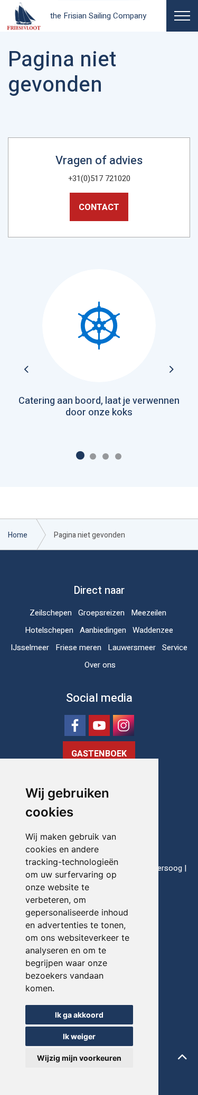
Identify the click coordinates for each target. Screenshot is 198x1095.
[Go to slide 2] (93, 456)
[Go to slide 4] (118, 456)
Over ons (100, 665)
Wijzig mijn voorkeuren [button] (79, 1057)
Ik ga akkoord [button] (79, 1014)
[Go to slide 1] (80, 455)
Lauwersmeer (132, 647)
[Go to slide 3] (105, 456)
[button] (182, 1058)
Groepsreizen (101, 613)
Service (174, 647)
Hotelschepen (49, 630)
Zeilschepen (51, 613)
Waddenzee (153, 630)
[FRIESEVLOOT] (24, 16)
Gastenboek (99, 754)
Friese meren (78, 647)
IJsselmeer (30, 647)
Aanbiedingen (103, 630)
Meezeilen (148, 613)
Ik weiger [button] (79, 1036)
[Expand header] (182, 16)
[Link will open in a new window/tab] (75, 725)
